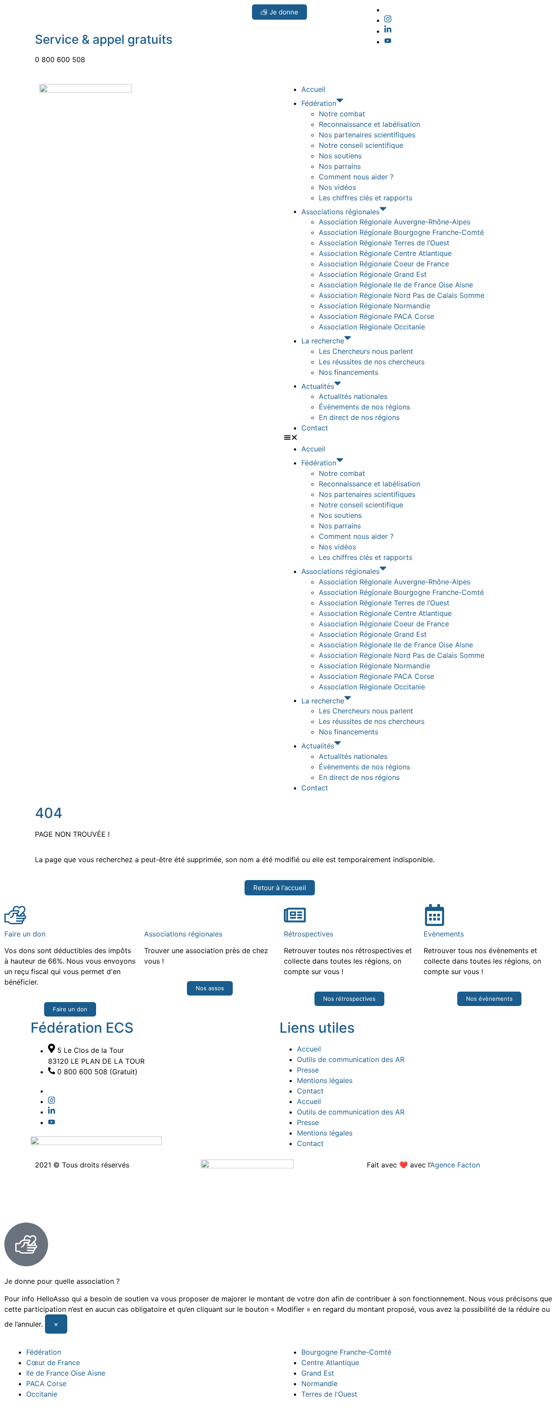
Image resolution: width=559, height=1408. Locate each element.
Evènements (444, 933)
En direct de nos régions (359, 417)
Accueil (313, 89)
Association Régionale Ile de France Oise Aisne (396, 284)
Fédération (318, 103)
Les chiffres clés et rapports (365, 197)
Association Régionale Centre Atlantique (385, 253)
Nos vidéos (337, 187)
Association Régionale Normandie (374, 305)
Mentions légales (324, 1080)
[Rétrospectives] (295, 915)
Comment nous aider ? (356, 176)
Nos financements (348, 372)
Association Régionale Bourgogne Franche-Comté (401, 232)
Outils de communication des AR (350, 1059)
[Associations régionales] (155, 915)
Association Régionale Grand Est (373, 274)
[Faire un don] (15, 915)
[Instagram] (387, 20)
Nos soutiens (340, 155)
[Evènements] (434, 915)
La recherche (322, 340)
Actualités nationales (353, 396)
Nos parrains (340, 166)
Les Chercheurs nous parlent (366, 351)
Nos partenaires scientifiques (367, 134)
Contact (314, 427)
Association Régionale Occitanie (372, 326)
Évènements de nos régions (364, 406)
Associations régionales (340, 211)
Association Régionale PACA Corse (376, 316)
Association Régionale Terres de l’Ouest (384, 242)
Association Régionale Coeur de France (384, 263)
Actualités (317, 385)
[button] (402, 438)
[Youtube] (387, 41)
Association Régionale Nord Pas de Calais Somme (401, 295)
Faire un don (24, 933)
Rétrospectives (308, 933)
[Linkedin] (387, 31)
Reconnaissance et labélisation (369, 124)
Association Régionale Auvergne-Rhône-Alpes (394, 221)
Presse (308, 1070)
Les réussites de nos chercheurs (371, 361)
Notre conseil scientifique (361, 145)
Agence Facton (455, 1164)
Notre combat (342, 113)
